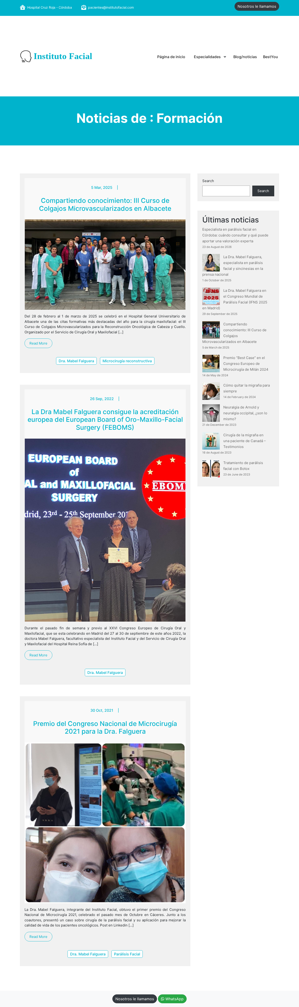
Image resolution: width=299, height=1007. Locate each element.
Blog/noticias (245, 56)
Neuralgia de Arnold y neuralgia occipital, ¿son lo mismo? (245, 413)
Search (208, 181)
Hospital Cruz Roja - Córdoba (49, 7)
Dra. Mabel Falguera (76, 361)
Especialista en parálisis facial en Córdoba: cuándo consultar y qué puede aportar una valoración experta (235, 235)
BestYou (270, 56)
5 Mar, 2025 (101, 187)
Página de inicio (171, 56)
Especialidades (207, 56)
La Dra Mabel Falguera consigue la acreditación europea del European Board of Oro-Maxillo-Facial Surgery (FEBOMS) (105, 419)
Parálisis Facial (127, 954)
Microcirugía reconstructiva (127, 361)
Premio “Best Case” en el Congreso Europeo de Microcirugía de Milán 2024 (245, 364)
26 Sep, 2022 (102, 398)
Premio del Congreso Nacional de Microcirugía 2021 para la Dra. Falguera (105, 728)
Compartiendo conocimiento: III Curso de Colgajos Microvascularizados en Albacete (105, 204)
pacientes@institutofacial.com (111, 7)
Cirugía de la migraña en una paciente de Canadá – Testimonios (244, 441)
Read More (38, 343)
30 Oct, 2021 (101, 710)
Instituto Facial (63, 56)
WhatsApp (174, 998)
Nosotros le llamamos (257, 6)
